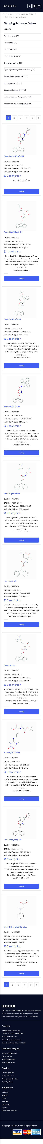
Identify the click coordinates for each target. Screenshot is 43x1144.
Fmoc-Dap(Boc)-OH (12, 839)
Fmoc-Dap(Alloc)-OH (13, 232)
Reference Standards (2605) (15, 90)
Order (4, 1098)
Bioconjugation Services (10, 1079)
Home (4, 14)
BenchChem (10, 6)
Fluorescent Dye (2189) (13, 83)
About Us (5, 1101)
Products (13, 14)
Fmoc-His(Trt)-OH (12, 406)
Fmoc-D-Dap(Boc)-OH (14, 156)
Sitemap (5, 1108)
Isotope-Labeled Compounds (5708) (18, 97)
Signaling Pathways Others (15, 17)
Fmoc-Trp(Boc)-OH (12, 319)
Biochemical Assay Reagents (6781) (17, 104)
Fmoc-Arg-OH (10, 665)
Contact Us (5, 1104)
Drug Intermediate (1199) (13, 63)
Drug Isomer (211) (10, 43)
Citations (5, 1092)
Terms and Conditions (9, 1111)
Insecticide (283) (10, 49)
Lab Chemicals (7, 1056)
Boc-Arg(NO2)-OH (12, 752)
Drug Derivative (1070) (12, 56)
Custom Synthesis (8, 1073)
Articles (4, 1095)
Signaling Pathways (28, 14)
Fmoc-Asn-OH (10, 581)
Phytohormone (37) (11, 36)
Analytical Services (8, 1076)
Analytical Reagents (8, 1059)
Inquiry (21, 191)
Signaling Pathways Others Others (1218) (19, 70)
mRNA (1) (7, 29)
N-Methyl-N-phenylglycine (15, 927)
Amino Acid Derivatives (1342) (15, 76)
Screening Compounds (9, 1053)
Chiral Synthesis (7, 1082)
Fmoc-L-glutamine (12, 493)
